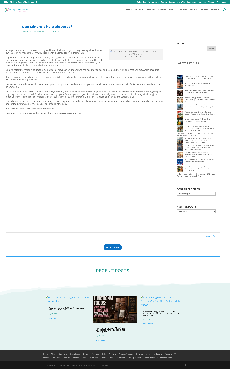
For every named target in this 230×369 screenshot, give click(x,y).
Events (164, 2)
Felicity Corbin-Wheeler (31, 31)
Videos (172, 9)
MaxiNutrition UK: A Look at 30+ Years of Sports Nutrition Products (200, 160)
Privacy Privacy (134, 357)
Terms (211, 2)
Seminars (215, 9)
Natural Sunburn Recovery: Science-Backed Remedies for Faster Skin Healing (200, 113)
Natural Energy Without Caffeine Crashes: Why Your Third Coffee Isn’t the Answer (200, 99)
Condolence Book (164, 357)
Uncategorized (54, 31)
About (137, 9)
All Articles (112, 247)
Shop (192, 9)
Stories (162, 9)
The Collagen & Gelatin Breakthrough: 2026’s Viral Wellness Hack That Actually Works (196, 175)
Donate (172, 2)
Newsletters (153, 2)
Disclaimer (93, 357)
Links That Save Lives (186, 2)
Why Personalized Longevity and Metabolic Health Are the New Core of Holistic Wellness (199, 169)
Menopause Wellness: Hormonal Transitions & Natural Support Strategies (195, 134)
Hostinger (105, 365)
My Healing (157, 354)
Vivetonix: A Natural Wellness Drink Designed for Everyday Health (198, 120)
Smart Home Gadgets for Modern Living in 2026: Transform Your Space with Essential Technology (200, 147)
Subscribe (141, 2)
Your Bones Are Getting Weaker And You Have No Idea (200, 84)
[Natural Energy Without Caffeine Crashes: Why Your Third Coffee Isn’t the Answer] (180, 100)
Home (129, 9)
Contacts (202, 2)
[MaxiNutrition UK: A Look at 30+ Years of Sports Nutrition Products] (180, 162)
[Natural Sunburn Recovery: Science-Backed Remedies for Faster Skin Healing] (180, 114)
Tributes (182, 9)
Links (84, 357)
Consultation (75, 354)
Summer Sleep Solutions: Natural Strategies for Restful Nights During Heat (200, 106)
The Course (56, 357)
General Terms (107, 357)
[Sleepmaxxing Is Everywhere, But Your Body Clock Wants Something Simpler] (180, 78)
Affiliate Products (126, 354)
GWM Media (87, 365)
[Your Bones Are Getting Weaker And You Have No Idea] (180, 86)
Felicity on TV (170, 354)
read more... (54, 318)
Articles (151, 9)
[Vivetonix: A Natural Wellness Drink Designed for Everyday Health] (180, 121)
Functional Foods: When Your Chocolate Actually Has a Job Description (199, 91)
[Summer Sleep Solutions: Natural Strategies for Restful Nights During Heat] (180, 107)
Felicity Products (109, 354)
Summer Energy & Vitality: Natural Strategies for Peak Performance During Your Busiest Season (200, 128)
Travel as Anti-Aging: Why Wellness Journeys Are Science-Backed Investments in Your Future (198, 140)
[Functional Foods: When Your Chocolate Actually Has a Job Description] (180, 93)
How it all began (143, 354)
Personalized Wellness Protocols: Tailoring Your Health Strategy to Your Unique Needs (199, 154)
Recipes (204, 9)
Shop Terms (120, 357)
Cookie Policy (149, 357)
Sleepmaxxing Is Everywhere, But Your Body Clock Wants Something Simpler (199, 77)
